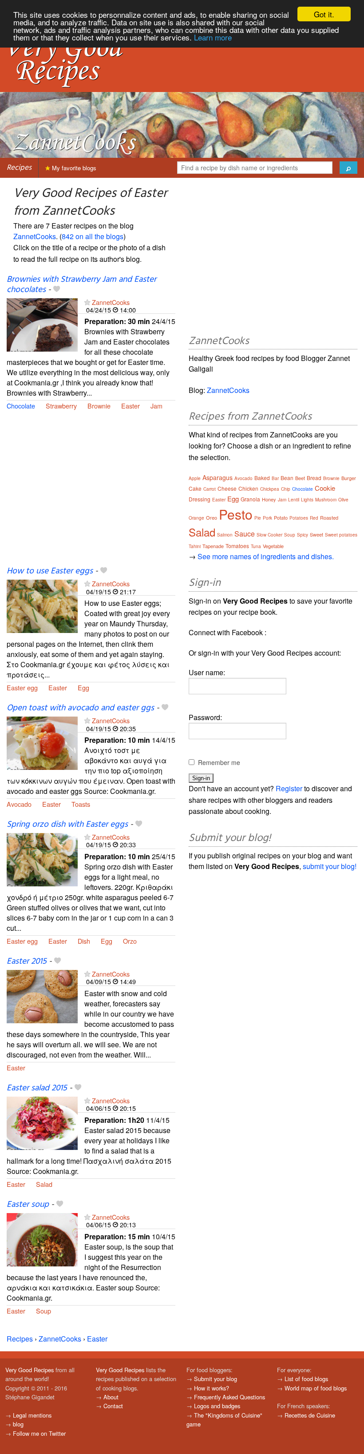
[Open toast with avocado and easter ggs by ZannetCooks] (42, 742)
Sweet (316, 534)
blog (18, 1424)
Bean (287, 477)
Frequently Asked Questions (229, 1397)
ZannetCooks (34, 236)
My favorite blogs (73, 168)
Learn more (213, 37)
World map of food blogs (316, 1388)
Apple (195, 478)
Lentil (293, 500)
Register (289, 788)
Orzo (130, 940)
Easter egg (22, 687)
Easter (130, 405)
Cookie (325, 488)
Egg (83, 687)
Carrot (209, 489)
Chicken (248, 488)
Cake (195, 488)
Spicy (302, 535)
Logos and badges (217, 1406)
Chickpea (269, 489)
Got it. (324, 14)
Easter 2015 (27, 961)
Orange (196, 518)
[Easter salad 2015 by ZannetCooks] (42, 1122)
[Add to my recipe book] (56, 289)
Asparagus (217, 477)
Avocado (19, 804)
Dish (84, 940)
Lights (307, 500)
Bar (275, 478)
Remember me (219, 762)
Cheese (227, 488)
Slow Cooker (269, 535)
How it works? (211, 1388)
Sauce (244, 534)
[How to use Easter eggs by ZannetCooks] (42, 606)
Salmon (225, 535)
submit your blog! (329, 866)
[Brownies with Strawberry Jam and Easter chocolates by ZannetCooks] (42, 324)
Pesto (236, 514)
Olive (343, 500)
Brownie (99, 405)
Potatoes (298, 518)
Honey (269, 499)
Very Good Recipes (29, 1370)
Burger (348, 477)
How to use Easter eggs (50, 571)
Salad (44, 1184)
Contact (113, 1406)
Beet (300, 477)
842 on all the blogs (92, 236)
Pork (267, 518)
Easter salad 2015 (37, 1088)
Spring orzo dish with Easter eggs (67, 824)
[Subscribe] (87, 302)
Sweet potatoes (341, 535)
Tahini (195, 546)
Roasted (329, 517)
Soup (43, 1310)
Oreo (211, 517)
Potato (281, 517)
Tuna (256, 546)
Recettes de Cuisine (310, 1415)
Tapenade (213, 545)
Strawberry (61, 405)
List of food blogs (306, 1378)
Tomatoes (237, 545)
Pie (257, 518)
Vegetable (273, 545)
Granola (250, 499)
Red (314, 518)
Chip (285, 489)
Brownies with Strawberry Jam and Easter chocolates (81, 284)
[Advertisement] (91, 493)
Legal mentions (32, 1415)
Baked (262, 477)
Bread (314, 477)
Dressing (199, 499)
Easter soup (28, 1204)
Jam (156, 405)
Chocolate (21, 405)
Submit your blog (215, 1378)
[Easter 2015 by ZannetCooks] (42, 995)
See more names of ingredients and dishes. (266, 556)
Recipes (19, 168)
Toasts (80, 804)
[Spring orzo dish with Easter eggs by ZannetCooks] (42, 858)
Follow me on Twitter (39, 1433)
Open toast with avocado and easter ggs (80, 708)
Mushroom (325, 500)
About (111, 1397)
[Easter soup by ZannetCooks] (42, 1239)
